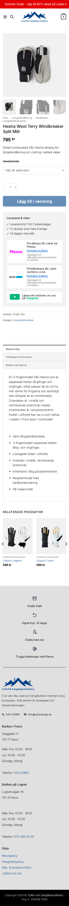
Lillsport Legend (12, 560)
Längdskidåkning (22, 117)
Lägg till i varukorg (34, 201)
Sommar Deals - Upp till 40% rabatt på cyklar (34, 4)
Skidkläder (42, 117)
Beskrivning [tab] (13, 349)
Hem (5, 117)
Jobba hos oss (12, 873)
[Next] (66, 551)
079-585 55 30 (24, 836)
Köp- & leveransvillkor (16, 867)
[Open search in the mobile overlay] (12, 16)
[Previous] (3, 551)
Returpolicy (9, 856)
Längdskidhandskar (14, 120)
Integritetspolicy (13, 862)
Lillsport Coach (45, 560)
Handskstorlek (11, 161)
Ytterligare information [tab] (19, 357)
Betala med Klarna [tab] (16, 365)
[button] (5, 16)
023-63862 (21, 773)
